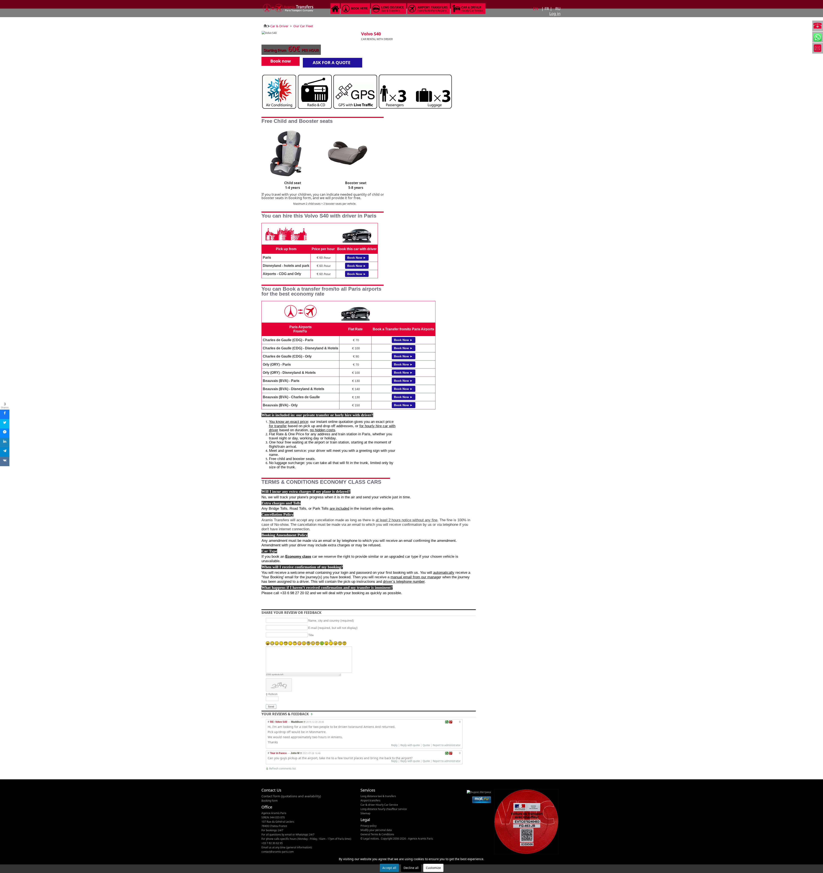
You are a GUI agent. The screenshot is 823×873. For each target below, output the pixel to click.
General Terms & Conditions (377, 834)
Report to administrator (447, 745)
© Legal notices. (370, 838)
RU (557, 8)
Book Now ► (356, 257)
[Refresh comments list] (312, 714)
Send (271, 706)
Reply (394, 745)
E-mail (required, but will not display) (332, 628)
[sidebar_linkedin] (4, 442)
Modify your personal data (376, 830)
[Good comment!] (446, 721)
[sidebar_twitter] (4, 423)
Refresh (273, 694)
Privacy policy (368, 826)
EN (536, 8)
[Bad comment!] (450, 721)
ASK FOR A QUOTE (331, 62)
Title (311, 635)
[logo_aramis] (288, 13)
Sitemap (365, 813)
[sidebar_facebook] (4, 414)
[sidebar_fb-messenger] (4, 433)
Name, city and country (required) (331, 620)
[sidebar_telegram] (4, 452)
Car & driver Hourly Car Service (379, 805)
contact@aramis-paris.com (277, 851)
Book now (280, 61)
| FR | (547, 8)
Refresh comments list (282, 768)
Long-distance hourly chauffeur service (383, 809)
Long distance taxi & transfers (378, 796)
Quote (426, 745)
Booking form (269, 800)
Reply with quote (410, 745)
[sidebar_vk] (4, 461)
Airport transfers (370, 800)
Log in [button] (554, 13)
